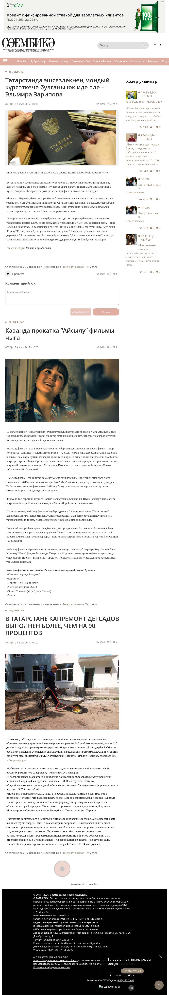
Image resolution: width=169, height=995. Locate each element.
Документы (77, 884)
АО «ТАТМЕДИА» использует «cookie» (54, 960)
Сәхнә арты (137, 61)
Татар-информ (15, 247)
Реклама (153, 61)
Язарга (106, 312)
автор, (9, 103)
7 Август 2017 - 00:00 (26, 642)
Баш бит (22, 61)
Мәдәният (120, 61)
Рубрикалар (38, 61)
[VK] (155, 45)
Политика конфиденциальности (51, 967)
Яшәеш (53, 61)
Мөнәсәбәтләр (102, 61)
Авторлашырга (80, 312)
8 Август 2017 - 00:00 (26, 103)
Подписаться (132, 971)
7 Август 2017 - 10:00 (26, 347)
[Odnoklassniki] (161, 45)
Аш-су (65, 61)
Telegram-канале (73, 267)
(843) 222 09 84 (126, 980)
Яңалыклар (16, 71)
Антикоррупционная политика (50, 956)
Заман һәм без (81, 61)
